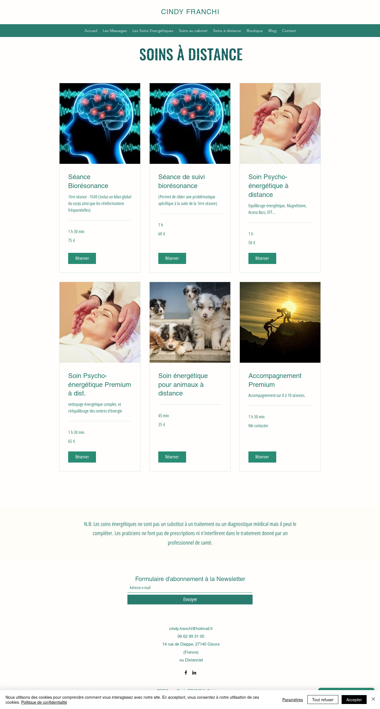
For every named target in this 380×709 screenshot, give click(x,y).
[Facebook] (186, 672)
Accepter (354, 699)
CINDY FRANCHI (190, 12)
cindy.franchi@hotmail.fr (191, 628)
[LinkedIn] (194, 672)
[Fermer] (373, 700)
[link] (100, 181)
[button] (82, 258)
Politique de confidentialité (44, 702)
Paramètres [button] (292, 699)
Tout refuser (323, 699)
